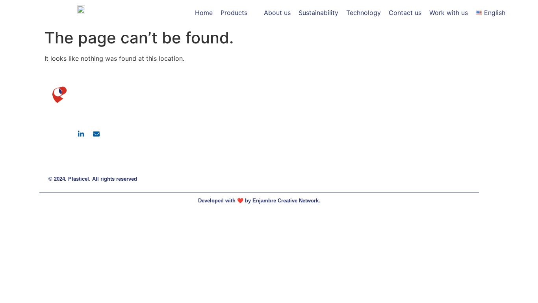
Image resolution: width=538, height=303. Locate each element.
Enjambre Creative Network (285, 201)
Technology (425, 125)
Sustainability (360, 113)
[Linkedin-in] (80, 133)
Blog (350, 125)
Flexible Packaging (433, 87)
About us (355, 100)
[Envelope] (96, 133)
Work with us (427, 138)
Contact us (424, 113)
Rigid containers (430, 100)
